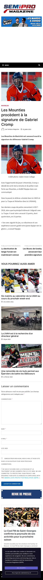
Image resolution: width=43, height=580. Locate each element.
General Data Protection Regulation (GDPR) (21, 478)
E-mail (4, 439)
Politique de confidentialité (21, 573)
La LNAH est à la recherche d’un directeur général (17, 334)
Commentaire (7, 399)
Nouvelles (5, 106)
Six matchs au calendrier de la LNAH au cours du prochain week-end (20, 297)
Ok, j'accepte (21, 568)
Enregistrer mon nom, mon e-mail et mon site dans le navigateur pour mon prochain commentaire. (20, 461)
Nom (3, 429)
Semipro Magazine (13, 129)
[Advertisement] (21, 47)
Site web (4, 448)
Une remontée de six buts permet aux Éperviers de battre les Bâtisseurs (20, 372)
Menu (7, 65)
